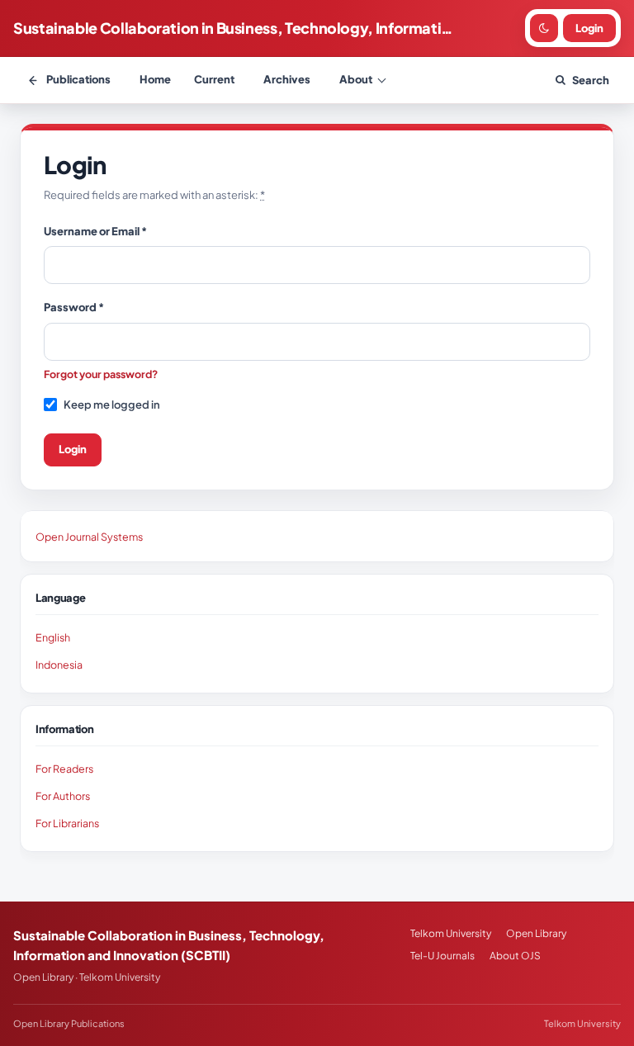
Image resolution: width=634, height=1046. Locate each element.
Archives (286, 79)
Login (73, 449)
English (52, 637)
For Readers (64, 768)
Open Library (536, 933)
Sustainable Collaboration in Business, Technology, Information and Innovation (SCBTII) (235, 27)
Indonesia (59, 664)
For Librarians (67, 823)
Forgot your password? (101, 374)
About (355, 79)
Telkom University (450, 933)
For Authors (62, 795)
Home (155, 79)
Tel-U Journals (442, 955)
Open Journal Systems (89, 536)
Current (214, 79)
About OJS (515, 955)
